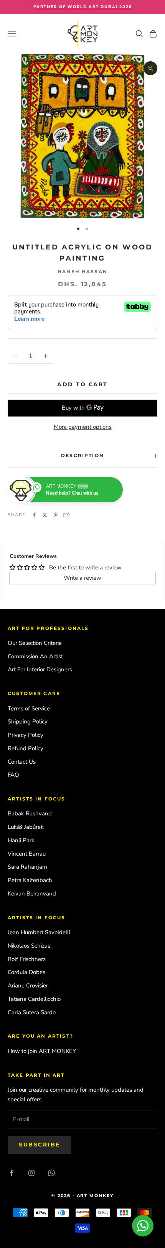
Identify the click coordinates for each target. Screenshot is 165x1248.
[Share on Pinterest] (56, 515)
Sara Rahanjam (27, 867)
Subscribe (39, 1144)
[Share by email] (66, 515)
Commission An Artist (35, 656)
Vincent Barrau (27, 854)
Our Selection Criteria (35, 643)
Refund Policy (25, 748)
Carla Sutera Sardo (32, 1012)
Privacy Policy (25, 735)
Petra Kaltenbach (30, 880)
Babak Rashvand (30, 813)
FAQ (13, 775)
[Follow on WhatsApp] (51, 1173)
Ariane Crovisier (28, 985)
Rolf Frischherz (27, 959)
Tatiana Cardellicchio (34, 999)
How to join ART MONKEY (42, 1051)
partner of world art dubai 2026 (82, 6)
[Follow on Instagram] (31, 1173)
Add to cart (82, 384)
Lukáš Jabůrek (26, 827)
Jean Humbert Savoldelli (39, 932)
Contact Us (22, 762)
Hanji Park (21, 840)
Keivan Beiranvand (32, 893)
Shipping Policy (28, 721)
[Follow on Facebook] (11, 1173)
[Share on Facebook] (34, 515)
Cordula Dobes (26, 972)
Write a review (82, 578)
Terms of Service (29, 708)
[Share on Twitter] (45, 515)
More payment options (83, 427)
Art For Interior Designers (40, 669)
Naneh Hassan (82, 271)
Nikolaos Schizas (29, 946)
